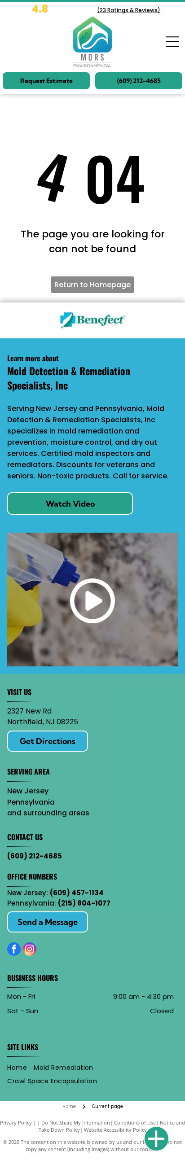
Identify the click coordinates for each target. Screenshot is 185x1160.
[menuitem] (20, 1068)
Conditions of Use (135, 1122)
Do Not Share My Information (75, 1122)
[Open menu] (172, 41)
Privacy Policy (16, 1122)
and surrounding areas (48, 813)
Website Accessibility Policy (115, 1129)
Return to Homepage (92, 285)
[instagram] (29, 950)
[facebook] (14, 950)
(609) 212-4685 (34, 856)
